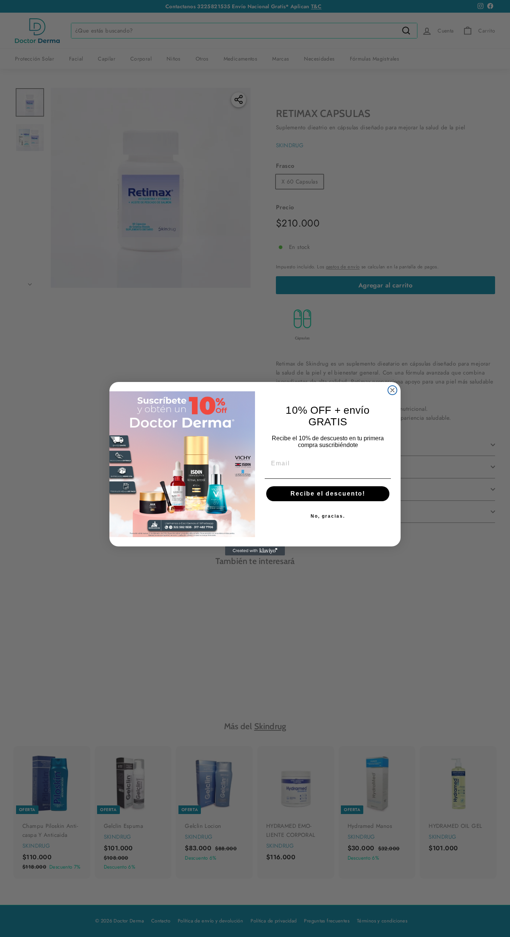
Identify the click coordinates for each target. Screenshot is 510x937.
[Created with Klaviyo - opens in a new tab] (255, 550)
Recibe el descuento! (327, 493)
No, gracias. (328, 516)
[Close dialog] (392, 390)
